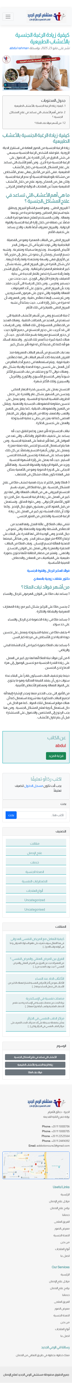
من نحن (65, 1242)
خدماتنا (66, 1214)
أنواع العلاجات (62, 1249)
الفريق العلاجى (62, 1221)
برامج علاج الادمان (60, 1208)
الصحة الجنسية (61, 1235)
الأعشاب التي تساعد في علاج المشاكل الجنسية (35, 1057)
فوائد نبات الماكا (35, 1072)
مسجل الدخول (33, 785)
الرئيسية (65, 1194)
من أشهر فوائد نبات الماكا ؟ (48, 122)
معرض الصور (62, 1228)
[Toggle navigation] (8, 17)
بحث (11, 815)
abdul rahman (19, 48)
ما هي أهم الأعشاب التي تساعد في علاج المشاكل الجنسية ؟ (36, 114)
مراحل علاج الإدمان (59, 1201)
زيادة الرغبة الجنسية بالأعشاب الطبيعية (35, 1064)
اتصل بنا (65, 1255)
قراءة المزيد (56, 756)
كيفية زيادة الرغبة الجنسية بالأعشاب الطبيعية (38, 105)
